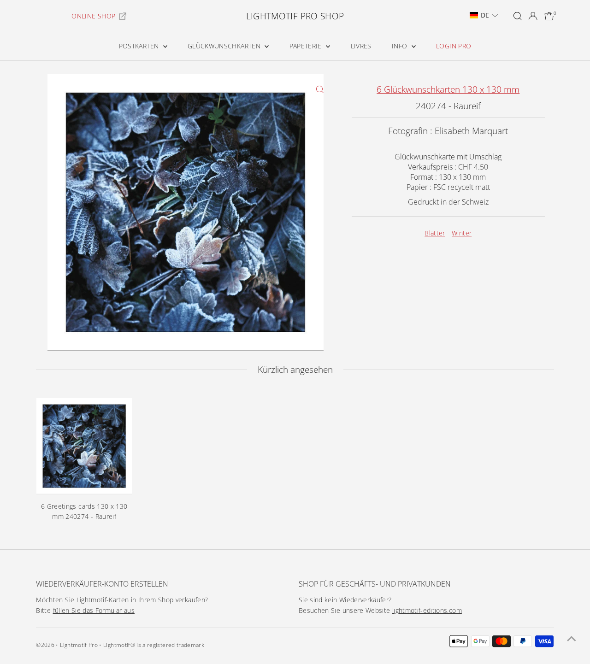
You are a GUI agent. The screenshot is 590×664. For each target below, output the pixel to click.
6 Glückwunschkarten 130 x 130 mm (448, 89)
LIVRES (361, 45)
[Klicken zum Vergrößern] (320, 89)
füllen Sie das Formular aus (94, 610)
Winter (462, 233)
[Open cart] (549, 16)
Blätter (435, 233)
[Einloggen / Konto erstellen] (533, 16)
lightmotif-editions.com (427, 610)
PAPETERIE (306, 45)
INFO (400, 45)
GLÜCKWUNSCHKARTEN (225, 45)
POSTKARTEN (140, 45)
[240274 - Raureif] (84, 446)
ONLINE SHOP (93, 16)
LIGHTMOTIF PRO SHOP (295, 16)
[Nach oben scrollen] (571, 638)
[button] (484, 15)
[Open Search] (517, 16)
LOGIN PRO (453, 45)
